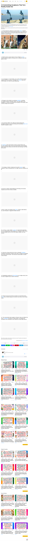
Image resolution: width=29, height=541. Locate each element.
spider (16, 209)
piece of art (25, 123)
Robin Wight (15, 275)
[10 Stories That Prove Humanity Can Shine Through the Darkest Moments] (21, 378)
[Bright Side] (5, 1)
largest (21, 167)
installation (19, 100)
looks (3, 296)
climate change (11, 26)
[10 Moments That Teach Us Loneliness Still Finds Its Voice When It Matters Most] (7, 364)
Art (1, 3)
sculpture (14, 230)
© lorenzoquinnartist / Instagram (4, 49)
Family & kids (16, 373)
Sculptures (4, 144)
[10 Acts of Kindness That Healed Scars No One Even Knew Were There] (21, 454)
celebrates (6, 318)
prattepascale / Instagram (25, 340)
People (2, 373)
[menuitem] (10, 1)
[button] (5, 343)
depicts (21, 30)
